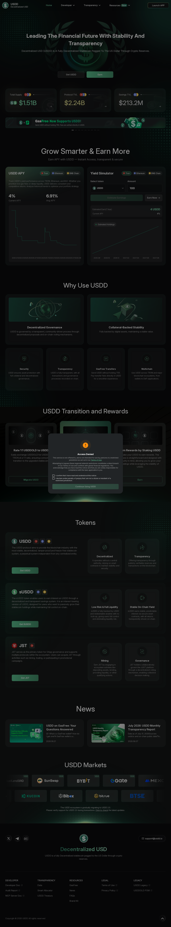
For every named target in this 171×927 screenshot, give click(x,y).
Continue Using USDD (85, 486)
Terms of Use (96, 460)
